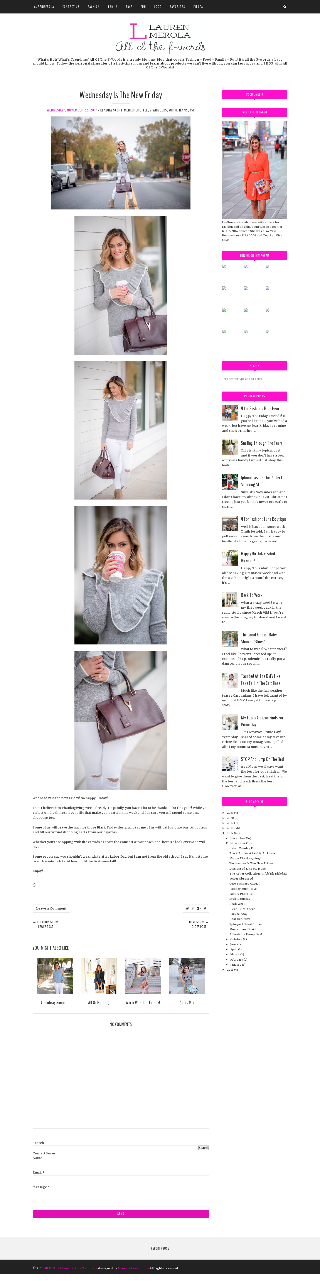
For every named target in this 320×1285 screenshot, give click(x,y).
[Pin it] (205, 908)
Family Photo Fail (241, 893)
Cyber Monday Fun (242, 848)
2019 (230, 823)
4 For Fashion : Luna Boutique (264, 519)
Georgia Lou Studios (133, 1268)
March (235, 954)
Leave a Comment (51, 908)
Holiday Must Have (243, 888)
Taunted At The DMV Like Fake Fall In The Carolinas (260, 680)
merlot (130, 110)
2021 (230, 812)
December (238, 838)
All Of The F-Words (58, 1268)
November (238, 843)
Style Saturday (239, 898)
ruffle (142, 110)
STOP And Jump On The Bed (262, 759)
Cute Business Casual (244, 883)
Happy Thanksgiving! (245, 858)
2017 (230, 833)
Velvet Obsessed (241, 878)
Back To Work (251, 595)
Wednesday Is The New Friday (251, 863)
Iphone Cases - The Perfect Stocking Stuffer (261, 481)
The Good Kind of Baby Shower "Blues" (259, 638)
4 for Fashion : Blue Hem (260, 408)
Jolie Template (86, 1268)
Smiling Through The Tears (262, 443)
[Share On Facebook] (193, 908)
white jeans (178, 110)
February (237, 959)
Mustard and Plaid (242, 929)
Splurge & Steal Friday (245, 924)
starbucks (158, 110)
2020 (231, 818)
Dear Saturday (239, 919)
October (236, 939)
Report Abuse (160, 1248)
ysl (192, 110)
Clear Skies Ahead (242, 909)
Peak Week (237, 903)
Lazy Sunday (238, 914)
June (233, 944)
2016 (230, 969)
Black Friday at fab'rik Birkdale (252, 853)
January (236, 964)
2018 (231, 828)
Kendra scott (111, 110)
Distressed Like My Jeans (247, 868)
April (234, 949)
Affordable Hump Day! (245, 934)
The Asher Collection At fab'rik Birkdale (258, 873)
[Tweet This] (187, 908)
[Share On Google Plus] (199, 908)
